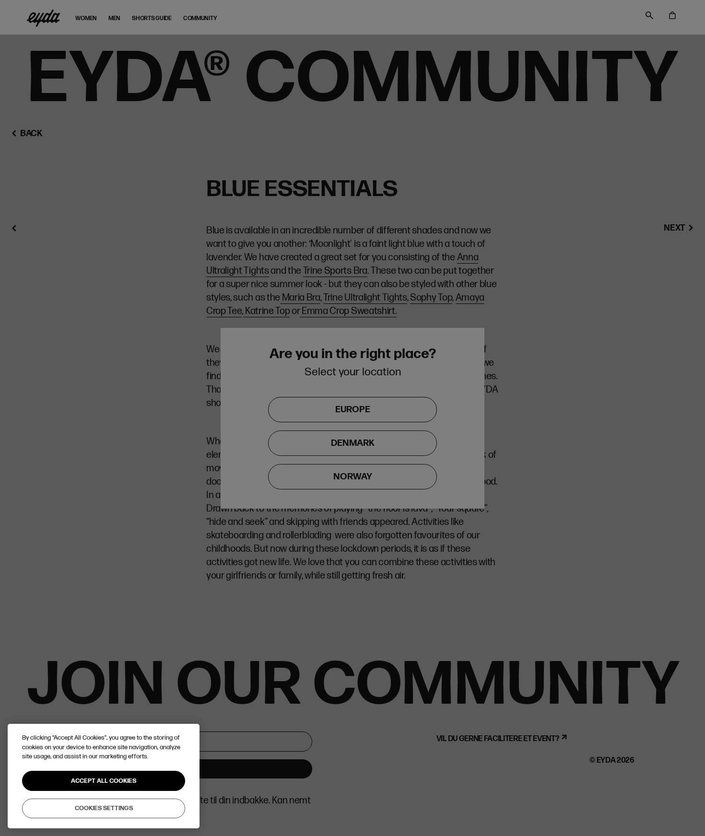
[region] (104, 776)
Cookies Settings (104, 808)
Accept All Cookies (103, 781)
